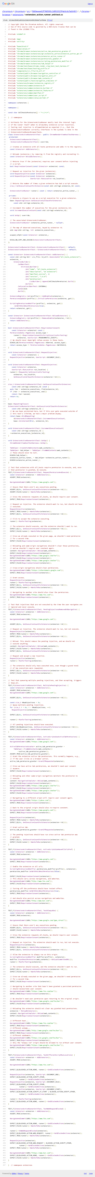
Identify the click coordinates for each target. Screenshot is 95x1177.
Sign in (90, 4)
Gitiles (14, 1173)
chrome (85, 11)
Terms (26, 1173)
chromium (7, 11)
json (91, 1173)
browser (6, 14)
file (50, 20)
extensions (18, 14)
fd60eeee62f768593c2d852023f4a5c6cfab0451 (54, 11)
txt (85, 1173)
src (28, 11)
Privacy (20, 1173)
